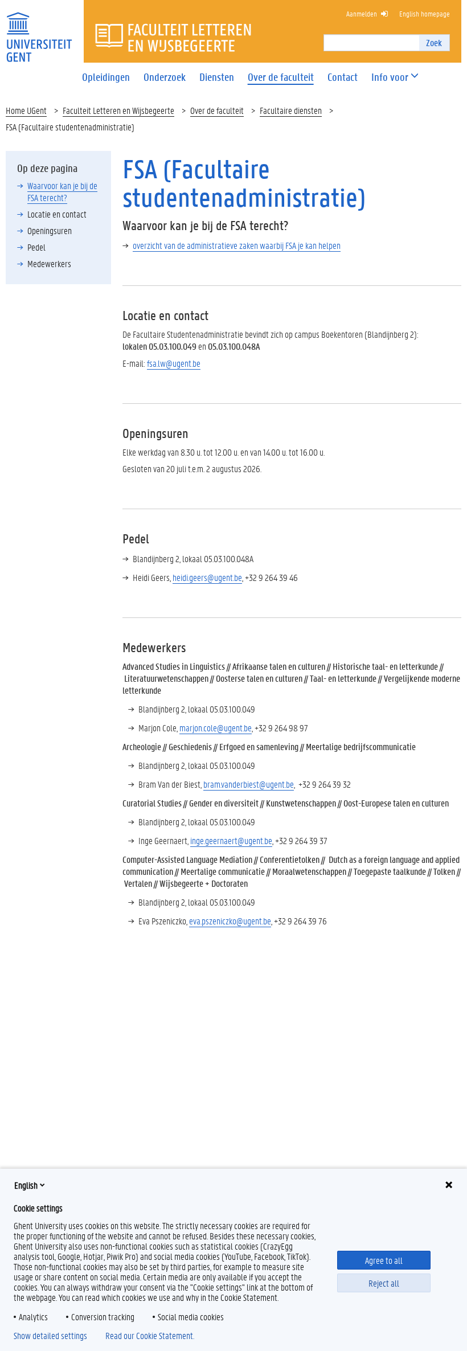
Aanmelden (361, 13)
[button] (389, 77)
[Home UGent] (39, 30)
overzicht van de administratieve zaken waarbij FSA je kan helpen (237, 245)
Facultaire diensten (291, 110)
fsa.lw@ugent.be (173, 363)
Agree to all (384, 1260)
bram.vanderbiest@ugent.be (248, 784)
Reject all (383, 1283)
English (26, 1185)
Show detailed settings (50, 1335)
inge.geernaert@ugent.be (231, 840)
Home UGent (26, 110)
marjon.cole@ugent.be (215, 728)
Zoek (434, 42)
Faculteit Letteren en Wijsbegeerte (118, 110)
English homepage (424, 13)
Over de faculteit (217, 110)
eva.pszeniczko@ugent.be (230, 921)
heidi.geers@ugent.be (207, 577)
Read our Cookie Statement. (149, 1335)
